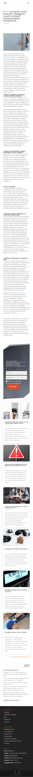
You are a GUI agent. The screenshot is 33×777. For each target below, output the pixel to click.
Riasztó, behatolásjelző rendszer (12, 741)
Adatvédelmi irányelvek (10, 714)
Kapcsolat (6, 721)
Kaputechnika (7, 734)
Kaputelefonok (8, 736)
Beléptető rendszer (9, 729)
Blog (5, 717)
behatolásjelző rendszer (10, 57)
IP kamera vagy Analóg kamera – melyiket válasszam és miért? (16, 507)
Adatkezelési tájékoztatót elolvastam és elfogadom (13, 382)
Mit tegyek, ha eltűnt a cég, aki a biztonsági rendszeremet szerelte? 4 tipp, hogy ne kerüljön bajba (15, 674)
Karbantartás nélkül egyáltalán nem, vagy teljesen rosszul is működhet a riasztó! (16, 465)
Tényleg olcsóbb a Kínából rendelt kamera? (16, 549)
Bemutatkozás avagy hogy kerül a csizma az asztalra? (16, 590)
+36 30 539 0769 (22, 753)
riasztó (6, 97)
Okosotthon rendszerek (10, 738)
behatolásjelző (14, 172)
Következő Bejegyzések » (21, 656)
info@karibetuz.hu (13, 755)
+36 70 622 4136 (13, 753)
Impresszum (7, 719)
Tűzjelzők (6, 743)
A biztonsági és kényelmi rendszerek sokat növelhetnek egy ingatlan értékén (16, 422)
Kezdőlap (6, 712)
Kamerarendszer (8, 731)
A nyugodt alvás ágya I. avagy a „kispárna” (16, 632)
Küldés (13, 386)
